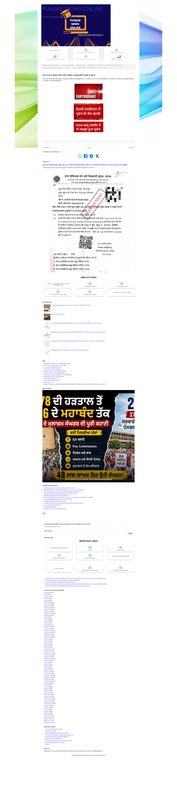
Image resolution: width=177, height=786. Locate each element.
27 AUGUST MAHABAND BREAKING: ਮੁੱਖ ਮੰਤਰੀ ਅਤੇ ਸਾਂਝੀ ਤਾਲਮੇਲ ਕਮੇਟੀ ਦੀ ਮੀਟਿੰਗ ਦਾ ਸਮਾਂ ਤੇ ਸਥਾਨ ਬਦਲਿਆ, (76, 323)
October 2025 (47, 611)
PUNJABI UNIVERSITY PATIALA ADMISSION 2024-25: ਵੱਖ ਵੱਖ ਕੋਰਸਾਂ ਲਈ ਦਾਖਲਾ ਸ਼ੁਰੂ (64, 490)
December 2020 (48, 718)
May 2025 (46, 621)
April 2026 (46, 600)
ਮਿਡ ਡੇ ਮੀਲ (47, 744)
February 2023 (47, 671)
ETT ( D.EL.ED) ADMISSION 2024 (52, 505)
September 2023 (48, 658)
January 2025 (47, 628)
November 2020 (48, 720)
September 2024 (48, 636)
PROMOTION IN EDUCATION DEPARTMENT (56, 737)
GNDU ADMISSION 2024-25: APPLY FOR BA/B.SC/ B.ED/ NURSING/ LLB (62, 492)
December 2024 (48, 630)
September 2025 (48, 613)
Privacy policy (47, 382)
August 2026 (47, 592)
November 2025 (48, 609)
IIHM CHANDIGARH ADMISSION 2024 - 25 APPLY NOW (58, 499)
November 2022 (48, 677)
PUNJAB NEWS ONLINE (72, 9)
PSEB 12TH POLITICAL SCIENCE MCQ (54, 376)
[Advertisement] (55, 773)
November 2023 (48, 655)
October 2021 (47, 702)
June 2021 (46, 709)
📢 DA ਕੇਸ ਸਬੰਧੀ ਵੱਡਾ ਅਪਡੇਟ (57, 314)
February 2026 (47, 604)
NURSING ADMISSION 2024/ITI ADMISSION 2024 (56, 495)
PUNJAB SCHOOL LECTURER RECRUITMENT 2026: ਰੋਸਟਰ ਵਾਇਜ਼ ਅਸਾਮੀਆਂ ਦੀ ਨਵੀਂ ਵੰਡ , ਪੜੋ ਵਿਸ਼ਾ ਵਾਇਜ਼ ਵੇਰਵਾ (78, 341)
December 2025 (48, 607)
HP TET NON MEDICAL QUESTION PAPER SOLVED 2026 (60, 582)
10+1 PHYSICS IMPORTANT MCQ (52, 367)
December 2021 (48, 698)
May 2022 (46, 688)
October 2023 (47, 656)
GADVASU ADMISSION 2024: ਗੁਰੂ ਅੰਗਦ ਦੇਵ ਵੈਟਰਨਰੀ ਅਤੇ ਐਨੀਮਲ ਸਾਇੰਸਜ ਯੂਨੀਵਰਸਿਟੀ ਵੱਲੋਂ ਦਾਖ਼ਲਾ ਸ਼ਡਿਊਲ (68, 497)
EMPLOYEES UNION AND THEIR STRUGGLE (57, 733)
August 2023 (47, 660)
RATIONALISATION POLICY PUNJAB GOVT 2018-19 (58, 740)
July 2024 (46, 639)
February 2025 (47, 626)
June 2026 (46, 596)
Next (133, 436)
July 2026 (46, 594)
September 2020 (48, 722)
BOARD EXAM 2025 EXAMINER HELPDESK (55, 371)
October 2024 (47, 634)
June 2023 (46, 664)
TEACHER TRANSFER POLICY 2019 (54, 742)
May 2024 (46, 643)
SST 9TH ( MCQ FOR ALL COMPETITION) (54, 373)
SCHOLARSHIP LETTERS (50, 378)
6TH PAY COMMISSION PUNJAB (50, 65)
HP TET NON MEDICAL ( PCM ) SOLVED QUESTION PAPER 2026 (62, 580)
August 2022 (47, 683)
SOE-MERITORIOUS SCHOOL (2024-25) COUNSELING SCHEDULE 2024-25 (63, 503)
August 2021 (47, 705)
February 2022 (47, 694)
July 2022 (46, 685)
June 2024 (46, 641)
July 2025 (46, 617)
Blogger (103, 755)
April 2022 (46, 690)
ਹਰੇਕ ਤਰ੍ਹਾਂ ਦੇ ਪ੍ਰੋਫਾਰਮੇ (102, 68)
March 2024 (47, 647)
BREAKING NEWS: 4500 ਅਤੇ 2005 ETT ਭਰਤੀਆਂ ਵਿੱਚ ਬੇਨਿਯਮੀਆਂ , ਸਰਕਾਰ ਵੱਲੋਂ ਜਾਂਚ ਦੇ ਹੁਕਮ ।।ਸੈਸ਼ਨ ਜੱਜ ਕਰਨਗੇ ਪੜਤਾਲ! (78, 332)
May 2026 (46, 598)
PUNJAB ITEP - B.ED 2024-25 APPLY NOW (55, 501)
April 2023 (46, 668)
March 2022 (47, 692)
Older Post (131, 147)
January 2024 (47, 651)
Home (88, 147)
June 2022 (46, 687)
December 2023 (48, 653)
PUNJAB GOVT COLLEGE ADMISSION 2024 (55, 508)
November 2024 (48, 632)
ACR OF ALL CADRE (50, 731)
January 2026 (47, 606)
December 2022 (48, 675)
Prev (44, 436)
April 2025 (46, 623)
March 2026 (47, 602)
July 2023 (46, 662)
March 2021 (47, 715)
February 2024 (47, 649)
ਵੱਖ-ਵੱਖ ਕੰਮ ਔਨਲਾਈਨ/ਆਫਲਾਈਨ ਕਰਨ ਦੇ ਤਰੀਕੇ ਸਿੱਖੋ (83, 68)
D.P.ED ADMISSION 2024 (50, 507)
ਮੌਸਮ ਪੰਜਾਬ (67, 68)
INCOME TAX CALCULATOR (52, 526)
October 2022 (47, 679)
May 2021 (46, 711)
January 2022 (47, 696)
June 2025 (46, 619)
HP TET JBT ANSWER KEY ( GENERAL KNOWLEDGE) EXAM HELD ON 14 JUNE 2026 (67, 586)
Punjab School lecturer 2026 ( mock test (52, 68)
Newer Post (46, 147)
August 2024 (47, 638)
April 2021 (46, 713)
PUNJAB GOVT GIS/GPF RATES (53, 738)
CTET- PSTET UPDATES (67, 65)
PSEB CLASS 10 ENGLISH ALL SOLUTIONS (55, 365)
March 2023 (47, 670)
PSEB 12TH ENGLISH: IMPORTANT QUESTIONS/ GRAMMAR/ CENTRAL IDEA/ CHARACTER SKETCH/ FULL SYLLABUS (74, 384)
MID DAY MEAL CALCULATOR (95, 65)
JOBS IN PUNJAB (80, 65)
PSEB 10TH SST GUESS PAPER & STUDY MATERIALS (58, 374)
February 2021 (47, 717)
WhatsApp (116, 58)
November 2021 (48, 700)
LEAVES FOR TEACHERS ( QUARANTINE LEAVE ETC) (59, 735)
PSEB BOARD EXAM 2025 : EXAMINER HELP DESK (57, 363)
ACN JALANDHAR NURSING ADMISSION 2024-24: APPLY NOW (60, 493)
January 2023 (47, 673)
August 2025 (47, 615)
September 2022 (48, 681)
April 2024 (46, 645)
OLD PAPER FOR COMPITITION (113, 65)
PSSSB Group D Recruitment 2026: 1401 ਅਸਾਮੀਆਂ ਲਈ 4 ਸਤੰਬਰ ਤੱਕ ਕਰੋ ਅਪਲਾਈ (70, 305)
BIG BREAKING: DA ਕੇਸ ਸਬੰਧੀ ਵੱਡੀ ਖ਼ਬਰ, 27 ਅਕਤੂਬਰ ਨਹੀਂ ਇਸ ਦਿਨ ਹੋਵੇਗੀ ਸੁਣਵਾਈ (70, 350)
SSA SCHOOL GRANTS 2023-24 (52, 380)
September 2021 (48, 703)
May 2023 (46, 666)
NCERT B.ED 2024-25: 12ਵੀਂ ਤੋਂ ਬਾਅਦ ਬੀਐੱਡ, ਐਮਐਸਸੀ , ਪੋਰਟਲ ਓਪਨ (60, 488)
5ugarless (92, 755)
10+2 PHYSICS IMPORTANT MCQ (52, 369)
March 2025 (47, 624)
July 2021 (46, 707)
